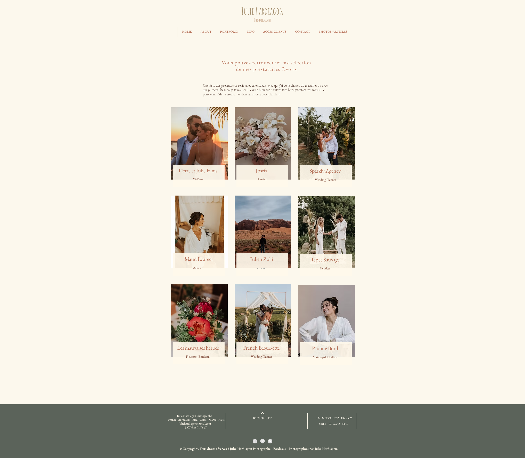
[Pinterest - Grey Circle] (262, 441)
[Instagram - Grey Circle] (270, 441)
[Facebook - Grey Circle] (255, 441)
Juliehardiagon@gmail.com (195, 423)
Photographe (262, 20)
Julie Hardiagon (262, 11)
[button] (250, 32)
